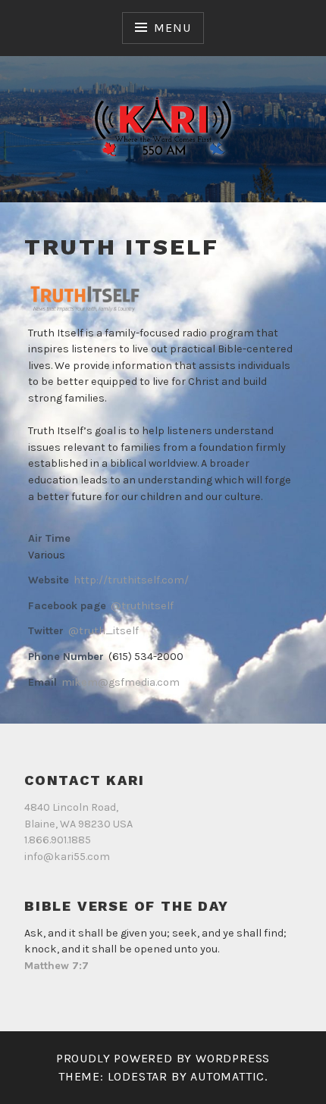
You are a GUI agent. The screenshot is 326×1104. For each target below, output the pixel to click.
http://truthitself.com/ (131, 580)
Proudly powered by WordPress (163, 1058)
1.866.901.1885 (57, 839)
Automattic (227, 1076)
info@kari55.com (67, 856)
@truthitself (142, 605)
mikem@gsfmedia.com (120, 682)
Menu (172, 27)
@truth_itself (103, 630)
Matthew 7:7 (56, 965)
